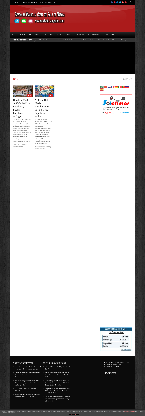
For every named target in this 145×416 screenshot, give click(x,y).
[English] (109, 87)
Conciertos (47, 34)
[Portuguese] (123, 87)
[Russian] (127, 87)
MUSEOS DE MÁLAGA (30, 2)
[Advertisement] (72, 58)
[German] (116, 87)
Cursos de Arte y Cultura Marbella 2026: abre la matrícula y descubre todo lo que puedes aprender (112, 40)
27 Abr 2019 (23, 145)
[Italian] (120, 87)
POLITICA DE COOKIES (111, 367)
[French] (113, 87)
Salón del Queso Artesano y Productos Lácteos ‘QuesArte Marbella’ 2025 (57, 375)
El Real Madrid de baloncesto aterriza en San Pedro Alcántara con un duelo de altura (55, 40)
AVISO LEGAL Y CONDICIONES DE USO (117, 362)
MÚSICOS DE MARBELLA (47, 2)
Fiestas (69, 34)
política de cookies (129, 411)
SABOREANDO (109, 34)
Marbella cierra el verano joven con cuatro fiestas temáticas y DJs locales (27, 395)
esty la (47, 373)
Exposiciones (25, 34)
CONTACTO (16, 2)
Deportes (80, 34)
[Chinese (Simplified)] (105, 87)
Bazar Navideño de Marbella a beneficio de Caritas (57, 392)
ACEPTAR (73, 414)
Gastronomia (93, 34)
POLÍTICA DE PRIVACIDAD (112, 364)
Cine (37, 34)
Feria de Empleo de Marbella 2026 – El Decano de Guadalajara (57, 382)
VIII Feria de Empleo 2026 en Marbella (57, 384)
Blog (14, 34)
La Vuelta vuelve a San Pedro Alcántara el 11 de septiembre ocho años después (28, 368)
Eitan (46, 367)
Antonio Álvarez (18, 146)
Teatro (59, 34)
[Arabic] (102, 87)
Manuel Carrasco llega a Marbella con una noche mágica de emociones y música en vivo (57, 399)
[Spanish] (102, 89)
